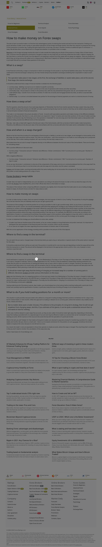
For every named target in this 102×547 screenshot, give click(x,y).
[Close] (36, 259)
